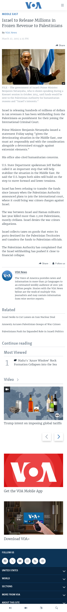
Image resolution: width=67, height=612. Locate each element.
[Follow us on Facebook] (5, 561)
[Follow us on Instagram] (27, 561)
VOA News (11, 32)
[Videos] (26, 608)
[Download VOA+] (33, 518)
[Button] (60, 45)
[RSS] (35, 561)
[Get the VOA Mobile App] (33, 470)
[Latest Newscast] (10, 608)
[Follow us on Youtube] (20, 561)
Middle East (10, 14)
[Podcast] (42, 561)
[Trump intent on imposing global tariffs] (33, 403)
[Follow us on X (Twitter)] (12, 561)
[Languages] (41, 608)
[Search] (56, 608)
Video (9, 380)
